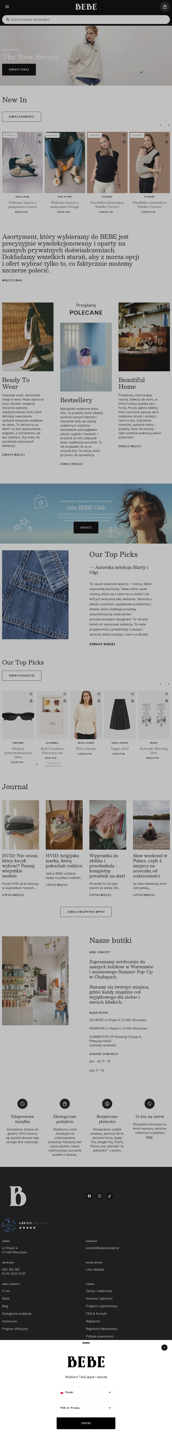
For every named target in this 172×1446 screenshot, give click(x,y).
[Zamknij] (164, 1347)
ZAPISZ (86, 1423)
